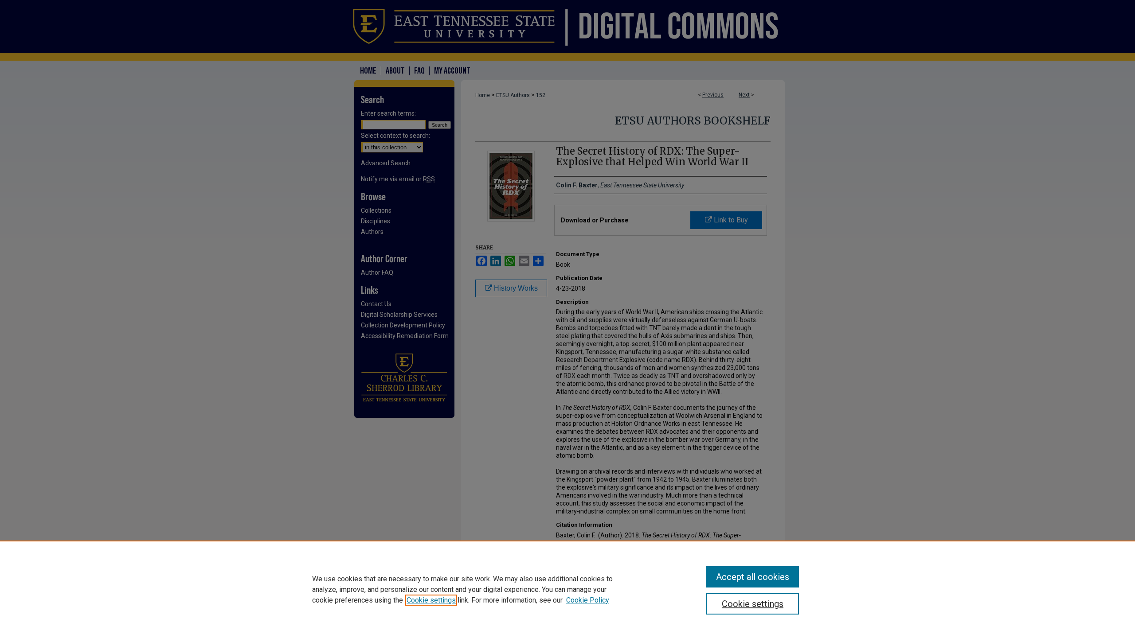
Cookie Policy (587, 600)
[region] (567, 589)
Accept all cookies (752, 577)
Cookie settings (431, 600)
